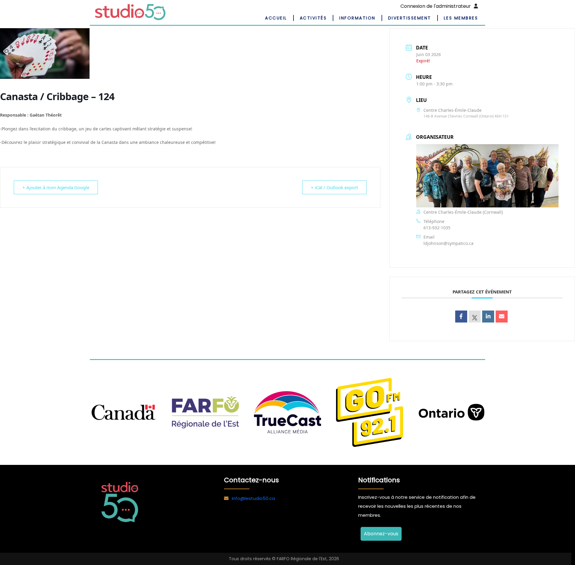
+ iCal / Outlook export (334, 187)
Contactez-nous (251, 480)
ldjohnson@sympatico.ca (448, 243)
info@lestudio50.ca (253, 498)
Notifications (379, 480)
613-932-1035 (436, 227)
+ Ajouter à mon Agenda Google (55, 187)
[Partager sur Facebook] (461, 317)
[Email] (502, 317)
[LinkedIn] (488, 317)
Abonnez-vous (381, 533)
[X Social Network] (475, 317)
